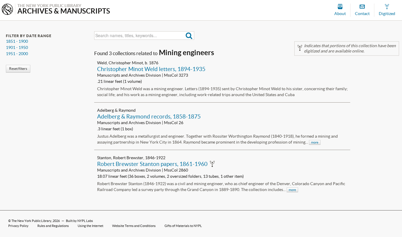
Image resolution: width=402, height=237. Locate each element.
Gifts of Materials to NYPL (183, 226)
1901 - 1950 (17, 47)
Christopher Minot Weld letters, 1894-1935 (151, 69)
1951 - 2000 (17, 53)
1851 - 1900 (17, 41)
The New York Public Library (31, 221)
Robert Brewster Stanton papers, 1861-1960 (152, 164)
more (314, 142)
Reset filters (18, 68)
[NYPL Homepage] (7, 10)
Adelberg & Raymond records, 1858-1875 (149, 116)
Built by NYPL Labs (79, 221)
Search (189, 35)
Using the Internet (90, 226)
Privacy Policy (18, 226)
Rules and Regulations (53, 226)
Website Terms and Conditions (134, 226)
